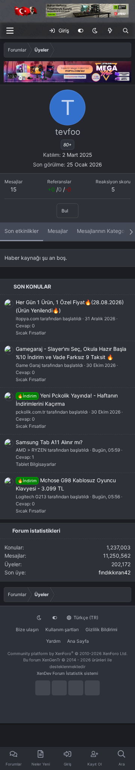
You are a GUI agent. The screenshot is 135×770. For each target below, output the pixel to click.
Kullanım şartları (62, 629)
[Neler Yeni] (110, 30)
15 (13, 189)
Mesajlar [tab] (58, 231)
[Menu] (10, 30)
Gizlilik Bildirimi (101, 629)
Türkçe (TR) (85, 617)
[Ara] (126, 30)
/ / (59, 189)
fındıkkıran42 (114, 572)
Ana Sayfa (78, 641)
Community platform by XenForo (68, 653)
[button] (95, 30)
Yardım (53, 641)
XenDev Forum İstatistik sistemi (67, 673)
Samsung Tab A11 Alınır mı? (49, 442)
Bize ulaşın (27, 629)
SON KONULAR (32, 286)
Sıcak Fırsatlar (31, 333)
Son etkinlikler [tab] (21, 231)
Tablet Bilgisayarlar (36, 464)
